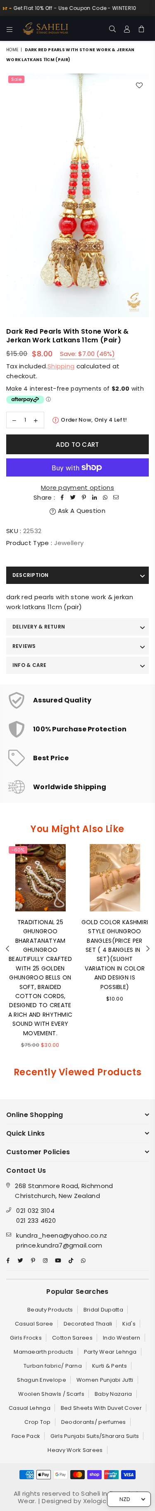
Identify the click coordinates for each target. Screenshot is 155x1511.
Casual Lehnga (29, 1408)
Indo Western (122, 1338)
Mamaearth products (43, 1352)
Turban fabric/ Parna (53, 1366)
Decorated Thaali (88, 1324)
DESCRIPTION (30, 575)
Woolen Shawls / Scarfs (51, 1394)
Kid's (129, 1324)
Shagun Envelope (41, 1380)
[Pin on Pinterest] (84, 498)
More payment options (77, 487)
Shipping (61, 366)
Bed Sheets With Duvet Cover (101, 1408)
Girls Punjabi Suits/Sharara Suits (94, 1436)
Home (12, 50)
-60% (18, 850)
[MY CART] (141, 28)
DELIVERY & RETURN (38, 626)
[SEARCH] (112, 28)
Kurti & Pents (109, 1366)
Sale (16, 79)
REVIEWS (24, 646)
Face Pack (26, 1436)
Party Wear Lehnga (110, 1352)
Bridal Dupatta (103, 1310)
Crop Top (37, 1422)
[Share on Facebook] (62, 498)
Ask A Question (80, 510)
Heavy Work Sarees (75, 1450)
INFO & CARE (29, 665)
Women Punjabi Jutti (105, 1380)
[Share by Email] (116, 498)
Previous (7, 949)
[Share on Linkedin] (94, 498)
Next (148, 949)
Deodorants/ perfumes (93, 1422)
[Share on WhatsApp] (105, 498)
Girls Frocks (26, 1338)
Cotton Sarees (72, 1338)
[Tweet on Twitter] (73, 498)
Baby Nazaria (113, 1394)
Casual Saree (34, 1324)
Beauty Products (50, 1310)
